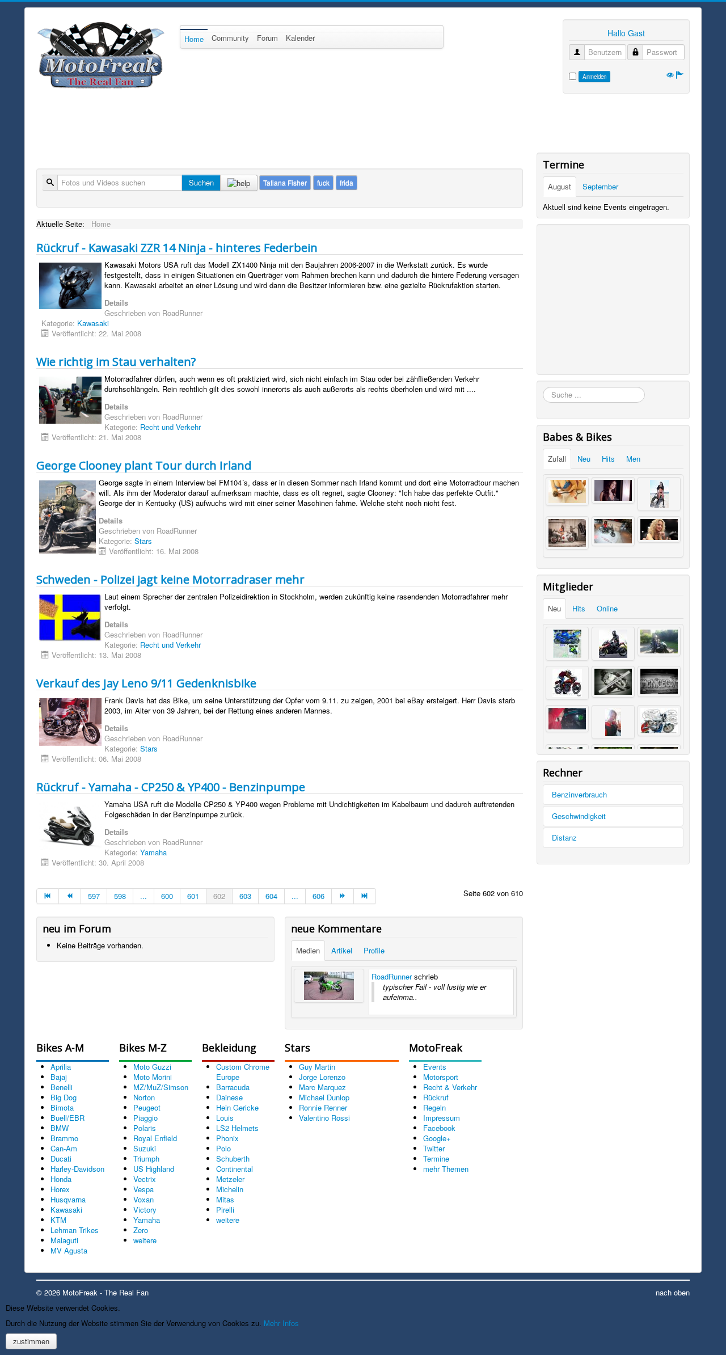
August (559, 186)
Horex (60, 1189)
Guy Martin (317, 1066)
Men (633, 458)
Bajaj (58, 1076)
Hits (608, 458)
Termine (436, 1158)
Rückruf (436, 1097)
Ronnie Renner (323, 1107)
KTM (58, 1219)
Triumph (146, 1158)
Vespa (143, 1189)
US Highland (153, 1168)
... (143, 895)
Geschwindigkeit (579, 816)
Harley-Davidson (77, 1168)
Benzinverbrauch (579, 794)
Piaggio (145, 1117)
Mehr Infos (281, 1323)
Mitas (225, 1199)
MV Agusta (68, 1250)
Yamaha (153, 852)
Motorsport (440, 1076)
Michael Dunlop (324, 1097)
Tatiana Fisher (285, 182)
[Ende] (365, 896)
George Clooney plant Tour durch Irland (143, 465)
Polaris (144, 1127)
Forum (267, 37)
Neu (583, 458)
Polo (223, 1148)
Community (230, 37)
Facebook (439, 1127)
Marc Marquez (322, 1087)
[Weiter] (343, 896)
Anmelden (594, 77)
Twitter (434, 1148)
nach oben (673, 1292)
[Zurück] (70, 896)
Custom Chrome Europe (242, 1071)
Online (607, 608)
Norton (144, 1097)
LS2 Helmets (237, 1127)
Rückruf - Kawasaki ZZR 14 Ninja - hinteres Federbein (177, 247)
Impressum (441, 1117)
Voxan (143, 1199)
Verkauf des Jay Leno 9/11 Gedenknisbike (146, 683)
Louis (225, 1117)
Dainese (229, 1097)
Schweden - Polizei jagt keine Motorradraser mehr (170, 579)
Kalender (300, 37)
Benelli (61, 1087)
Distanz (564, 837)
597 (94, 895)
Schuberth (233, 1158)
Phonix (227, 1138)
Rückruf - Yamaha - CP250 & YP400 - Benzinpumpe (170, 787)
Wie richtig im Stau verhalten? (116, 361)
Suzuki (144, 1148)
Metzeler (230, 1179)
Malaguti (64, 1240)
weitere (145, 1240)
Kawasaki (93, 323)
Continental (234, 1168)
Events (434, 1066)
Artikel (341, 950)
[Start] (47, 896)
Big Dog (63, 1097)
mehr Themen (445, 1168)
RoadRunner (392, 976)
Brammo (64, 1138)
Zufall (557, 458)
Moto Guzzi (152, 1066)
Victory (145, 1209)
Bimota (62, 1107)
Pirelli (225, 1209)
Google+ (437, 1138)
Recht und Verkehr (170, 426)
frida (346, 182)
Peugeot (147, 1107)
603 (245, 895)
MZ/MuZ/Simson (160, 1087)
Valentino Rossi (324, 1117)
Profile (374, 950)
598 (120, 895)
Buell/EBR (67, 1117)
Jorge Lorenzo (322, 1076)
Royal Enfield (155, 1138)
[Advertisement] (242, 124)
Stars (143, 540)
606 (318, 895)
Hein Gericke (237, 1107)
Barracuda (233, 1087)
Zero (140, 1230)
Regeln (434, 1107)
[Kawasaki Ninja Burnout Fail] (329, 986)
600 (167, 895)
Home (194, 38)
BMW (59, 1127)
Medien (308, 950)
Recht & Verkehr (450, 1087)
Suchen (201, 182)
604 (271, 895)
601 (193, 895)
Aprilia (60, 1066)
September (600, 186)
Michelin (229, 1189)
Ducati (60, 1158)
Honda (60, 1179)
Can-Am (63, 1148)
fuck (323, 182)
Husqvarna (68, 1199)
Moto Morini (152, 1076)
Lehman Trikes (74, 1230)
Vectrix (144, 1179)
